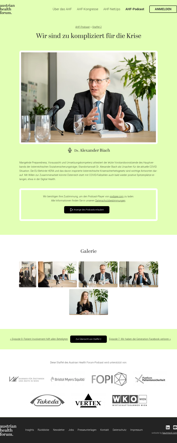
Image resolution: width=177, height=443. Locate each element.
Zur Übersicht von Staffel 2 (88, 339)
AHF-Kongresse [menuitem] (87, 9)
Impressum (136, 430)
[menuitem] (7, 9)
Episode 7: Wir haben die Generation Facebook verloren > (140, 339)
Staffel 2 (97, 27)
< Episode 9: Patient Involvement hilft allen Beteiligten (39, 339)
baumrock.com (169, 433)
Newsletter (59, 430)
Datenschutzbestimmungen (110, 200)
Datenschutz (119, 430)
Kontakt (104, 430)
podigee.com (117, 196)
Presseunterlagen (87, 430)
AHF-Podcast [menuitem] (134, 9)
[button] (27, 274)
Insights (29, 430)
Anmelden (163, 9)
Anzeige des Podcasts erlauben (88, 209)
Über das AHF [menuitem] (62, 9)
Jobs (71, 430)
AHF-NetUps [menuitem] (111, 9)
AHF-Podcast (82, 27)
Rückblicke (43, 430)
